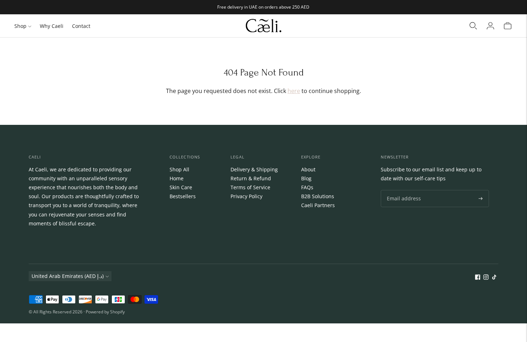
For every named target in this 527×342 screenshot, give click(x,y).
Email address (402, 190)
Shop (20, 26)
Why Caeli (51, 26)
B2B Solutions (317, 196)
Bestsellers (183, 196)
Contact (81, 26)
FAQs (307, 187)
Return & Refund (251, 178)
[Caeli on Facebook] (477, 277)
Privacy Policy (246, 196)
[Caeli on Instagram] (486, 277)
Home (177, 178)
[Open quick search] (473, 26)
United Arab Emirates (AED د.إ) (68, 276)
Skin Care (181, 187)
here (294, 91)
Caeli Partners (318, 205)
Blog (306, 178)
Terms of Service (250, 187)
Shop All (179, 169)
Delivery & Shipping (254, 169)
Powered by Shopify (105, 312)
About (308, 169)
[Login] (490, 26)
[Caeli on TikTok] (494, 277)
